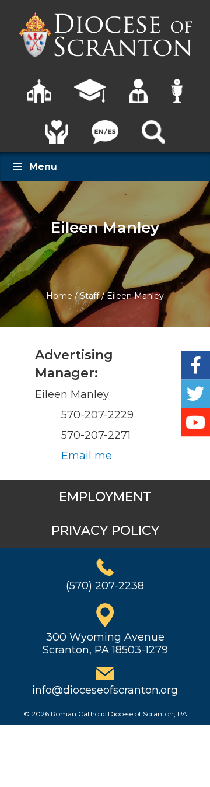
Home (59, 296)
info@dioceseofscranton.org (105, 690)
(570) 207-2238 (105, 585)
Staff (89, 296)
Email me (86, 455)
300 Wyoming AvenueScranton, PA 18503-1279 (105, 643)
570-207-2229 (97, 414)
